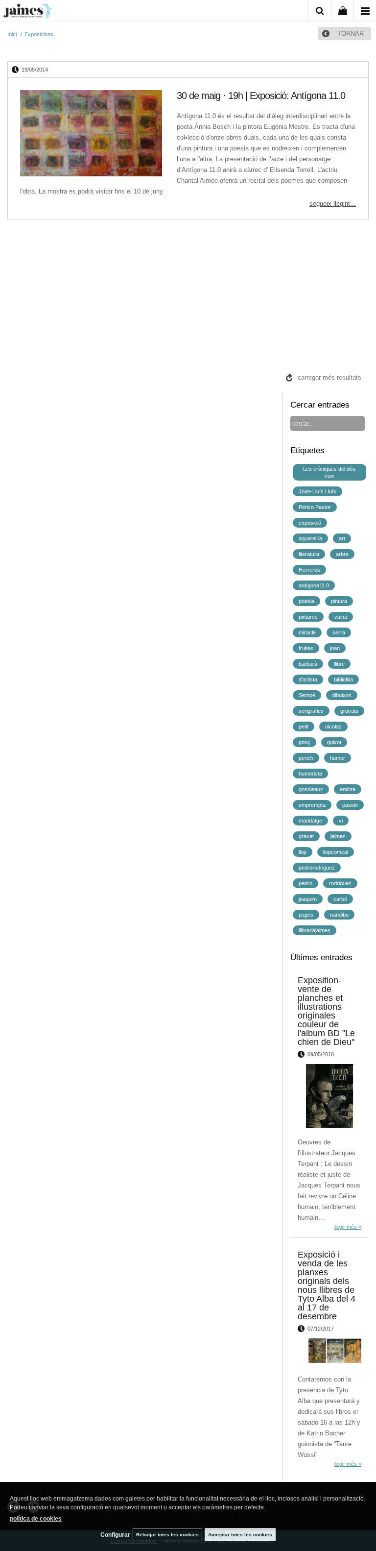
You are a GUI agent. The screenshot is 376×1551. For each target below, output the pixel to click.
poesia (306, 601)
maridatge (310, 821)
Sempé (307, 695)
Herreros (309, 570)
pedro (305, 883)
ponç (304, 742)
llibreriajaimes (314, 930)
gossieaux (311, 789)
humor (337, 758)
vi (341, 821)
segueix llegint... (332, 203)
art (342, 538)
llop (302, 852)
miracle (307, 632)
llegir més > (347, 1227)
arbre (342, 554)
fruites (306, 648)
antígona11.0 (314, 585)
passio (350, 805)
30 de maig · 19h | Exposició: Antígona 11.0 (261, 95)
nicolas (333, 726)
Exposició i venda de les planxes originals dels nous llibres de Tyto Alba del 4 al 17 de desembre (326, 1285)
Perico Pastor (315, 507)
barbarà (308, 664)
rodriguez (340, 883)
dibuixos (342, 695)
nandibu (339, 915)
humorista (310, 773)
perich (306, 758)
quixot (334, 742)
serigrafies (311, 711)
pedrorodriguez (317, 868)
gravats (349, 711)
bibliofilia (343, 679)
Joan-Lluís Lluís (317, 491)
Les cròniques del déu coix (329, 472)
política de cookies (36, 1518)
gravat (306, 836)
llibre (339, 664)
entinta (347, 789)
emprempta (312, 805)
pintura (339, 601)
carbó (340, 899)
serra (338, 632)
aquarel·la (310, 538)
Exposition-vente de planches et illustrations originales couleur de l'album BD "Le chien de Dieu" (326, 1011)
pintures (308, 617)
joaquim (308, 899)
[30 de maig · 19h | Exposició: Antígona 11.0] (91, 135)
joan (335, 648)
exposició (310, 523)
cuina (340, 617)
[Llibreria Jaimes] (27, 12)
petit (303, 726)
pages (306, 915)
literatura (309, 554)
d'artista (308, 679)
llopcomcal (335, 852)
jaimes (338, 836)
